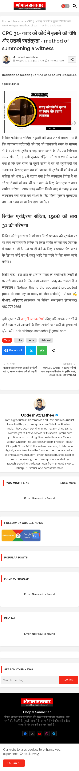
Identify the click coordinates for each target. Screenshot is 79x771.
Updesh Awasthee (37, 415)
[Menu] (5, 6)
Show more (68, 482)
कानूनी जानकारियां (32, 319)
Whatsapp (42, 350)
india (19, 340)
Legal (31, 340)
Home (6, 21)
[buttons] (25, 733)
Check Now (28, 753)
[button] (65, 6)
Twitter (31, 350)
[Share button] (53, 350)
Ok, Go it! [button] (13, 763)
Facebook (16, 350)
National (18, 21)
